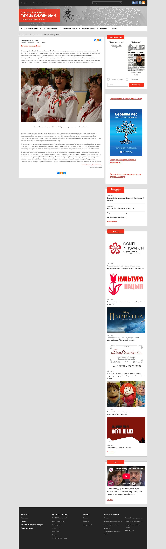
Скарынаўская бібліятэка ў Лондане (120, 208)
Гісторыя (106, 518)
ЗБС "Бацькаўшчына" (50, 28)
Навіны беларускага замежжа (34, 35)
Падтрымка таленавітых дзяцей (119, 213)
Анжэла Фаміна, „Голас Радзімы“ (36, 42)
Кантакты (49, 3)
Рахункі (54, 535)
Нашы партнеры (27, 528)
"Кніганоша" (134, 79)
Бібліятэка (36, 3)
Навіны (23, 521)
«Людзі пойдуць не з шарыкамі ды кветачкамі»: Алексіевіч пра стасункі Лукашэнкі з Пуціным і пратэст (124, 491)
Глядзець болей (112, 221)
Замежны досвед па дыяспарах (32, 525)
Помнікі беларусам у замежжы (134, 518)
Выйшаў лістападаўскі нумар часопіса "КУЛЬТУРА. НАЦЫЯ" (126, 303)
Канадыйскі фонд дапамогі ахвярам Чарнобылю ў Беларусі (125, 199)
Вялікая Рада (55, 528)
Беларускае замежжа (88, 28)
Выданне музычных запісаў (117, 217)
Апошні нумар (117, 45)
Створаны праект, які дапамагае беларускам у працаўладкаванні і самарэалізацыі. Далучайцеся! (125, 267)
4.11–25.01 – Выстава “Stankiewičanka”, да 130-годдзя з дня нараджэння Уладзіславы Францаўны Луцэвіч (125, 376)
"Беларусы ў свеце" (117, 79)
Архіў (116, 47)
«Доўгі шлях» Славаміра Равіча (119, 448)
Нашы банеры (56, 531)
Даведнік (85, 518)
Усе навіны (110, 452)
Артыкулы (86, 521)
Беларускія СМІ (87, 525)
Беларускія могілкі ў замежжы (133, 521)
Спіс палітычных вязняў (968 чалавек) (126, 99)
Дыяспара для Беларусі (70, 28)
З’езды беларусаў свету (58, 521)
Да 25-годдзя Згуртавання (59, 538)
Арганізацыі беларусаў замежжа (113, 521)
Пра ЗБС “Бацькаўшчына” (59, 518)
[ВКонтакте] (95, 40)
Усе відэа (110, 499)
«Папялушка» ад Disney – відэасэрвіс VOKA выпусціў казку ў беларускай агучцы (123, 339)
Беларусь (115, 28)
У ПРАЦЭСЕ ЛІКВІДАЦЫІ (29, 28)
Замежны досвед (129, 530)
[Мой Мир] (100, 40)
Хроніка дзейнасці (57, 525)
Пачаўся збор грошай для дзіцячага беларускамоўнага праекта (120, 413)
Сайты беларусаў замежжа (111, 525)
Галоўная (24, 3)
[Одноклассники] (98, 40)
